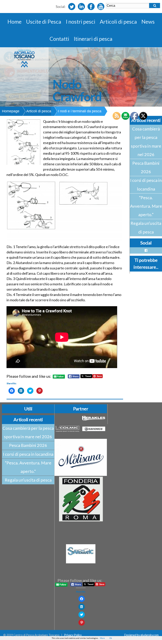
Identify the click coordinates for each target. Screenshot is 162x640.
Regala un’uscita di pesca (146, 227)
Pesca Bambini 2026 (145, 167)
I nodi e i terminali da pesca (79, 111)
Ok (110, 638)
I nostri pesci (80, 21)
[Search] (154, 5)
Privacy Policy (73, 635)
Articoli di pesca (118, 21)
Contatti (59, 38)
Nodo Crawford (77, 90)
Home (15, 21)
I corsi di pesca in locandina (146, 184)
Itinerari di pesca (93, 38)
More (102, 638)
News (148, 21)
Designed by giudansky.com (141, 635)
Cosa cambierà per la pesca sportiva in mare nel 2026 (146, 141)
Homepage (10, 111)
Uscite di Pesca (43, 21)
